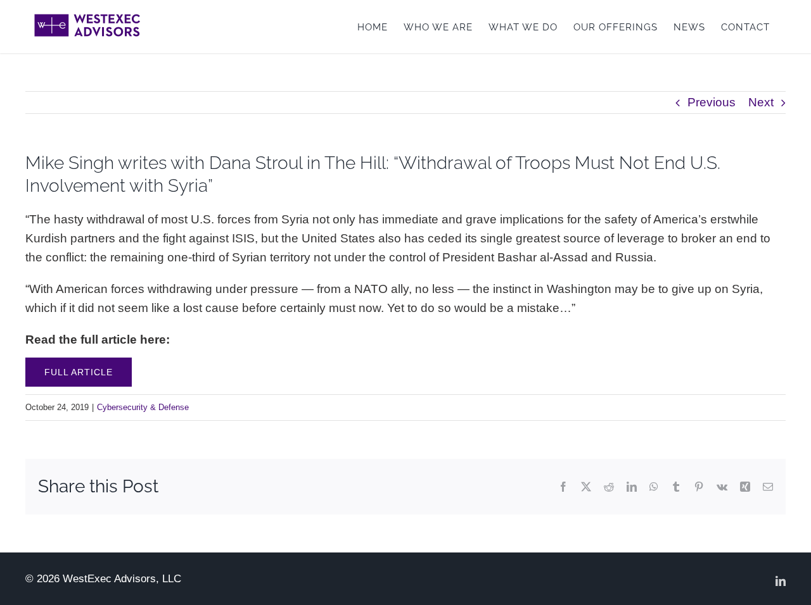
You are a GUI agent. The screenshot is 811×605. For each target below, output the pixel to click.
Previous (711, 102)
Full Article (78, 372)
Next (761, 102)
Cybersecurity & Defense (143, 407)
